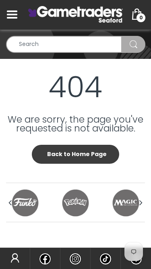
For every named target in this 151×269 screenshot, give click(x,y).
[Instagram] (75, 258)
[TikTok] (105, 258)
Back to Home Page (77, 154)
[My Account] (15, 258)
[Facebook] (45, 258)
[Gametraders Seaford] (75, 14)
